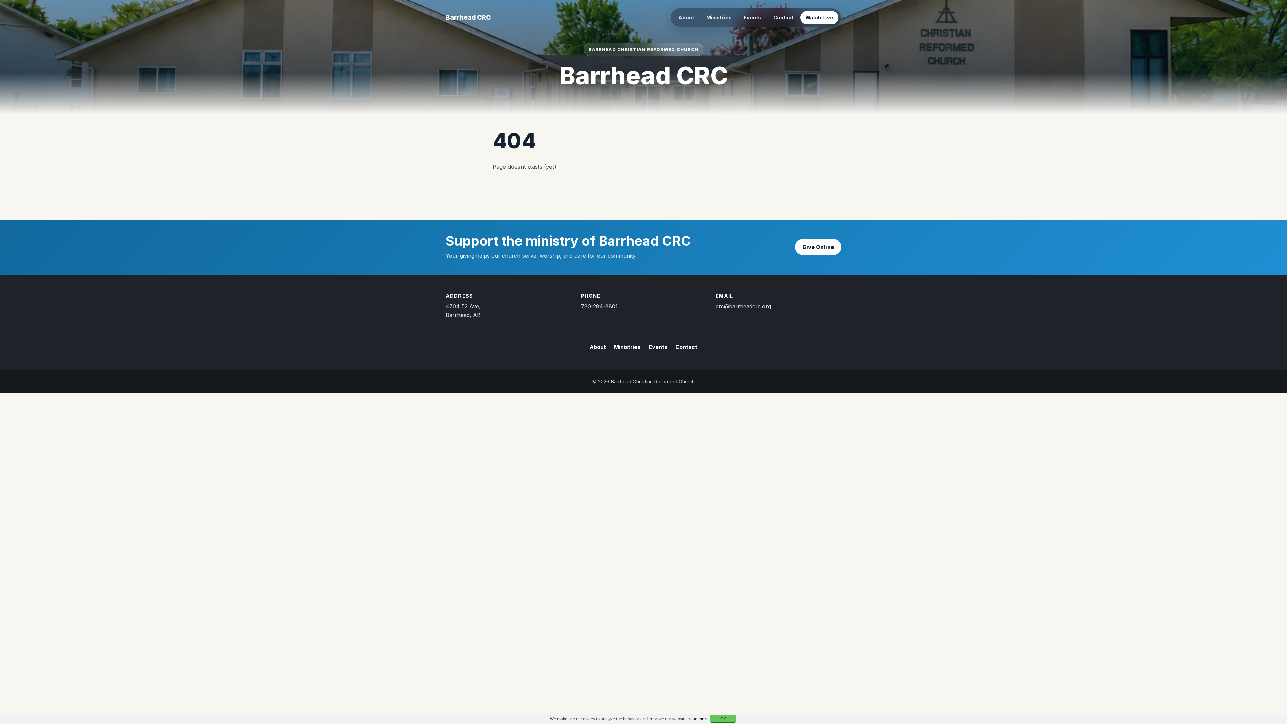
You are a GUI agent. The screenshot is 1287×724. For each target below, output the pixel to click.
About (686, 18)
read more (699, 719)
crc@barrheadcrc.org (743, 306)
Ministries (719, 18)
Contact (783, 18)
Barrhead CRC (468, 17)
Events (752, 18)
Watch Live (819, 18)
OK (723, 719)
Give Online (818, 247)
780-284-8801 (599, 306)
